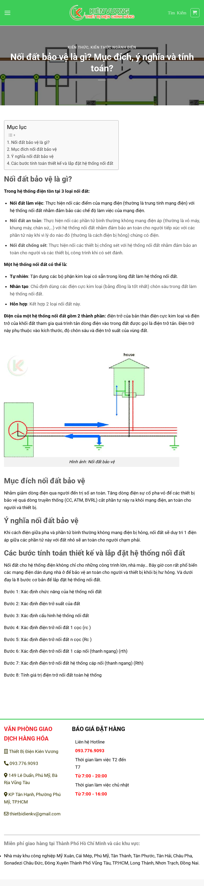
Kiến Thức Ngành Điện (113, 47)
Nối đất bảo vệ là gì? (30, 142)
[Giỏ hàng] (195, 13)
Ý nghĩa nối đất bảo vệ (32, 156)
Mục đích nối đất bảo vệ (34, 149)
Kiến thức (78, 47)
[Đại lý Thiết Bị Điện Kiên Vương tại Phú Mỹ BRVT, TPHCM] (102, 13)
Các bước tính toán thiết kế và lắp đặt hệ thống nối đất (62, 163)
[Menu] (7, 13)
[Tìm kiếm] (177, 12)
